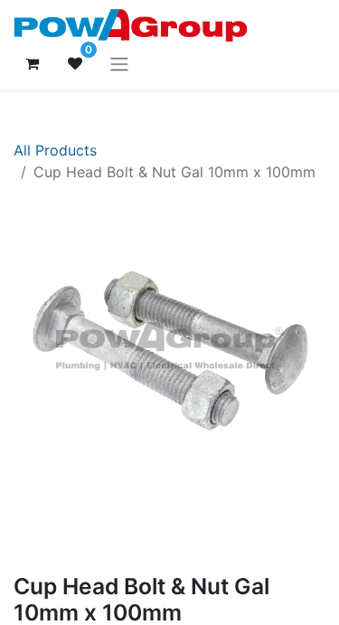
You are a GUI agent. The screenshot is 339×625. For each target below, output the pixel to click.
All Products (55, 150)
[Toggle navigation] (119, 63)
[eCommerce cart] (32, 63)
